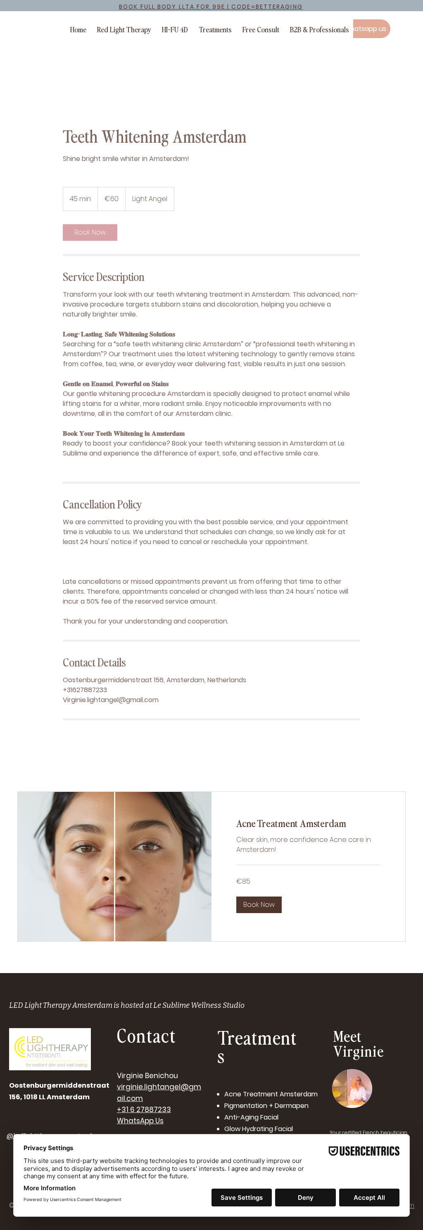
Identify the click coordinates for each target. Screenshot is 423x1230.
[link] (90, 232)
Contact (146, 1035)
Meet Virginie (358, 1042)
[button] (259, 905)
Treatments (257, 1046)
